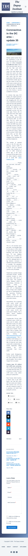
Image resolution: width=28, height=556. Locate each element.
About (9, 546)
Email (9, 492)
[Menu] (25, 6)
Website (10, 497)
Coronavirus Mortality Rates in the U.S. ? (12, 452)
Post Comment (12, 527)
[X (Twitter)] (14, 417)
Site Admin (23, 546)
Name (10, 487)
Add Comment (12, 502)
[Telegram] (14, 428)
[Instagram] (17, 552)
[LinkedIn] (14, 420)
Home (3, 546)
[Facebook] (14, 413)
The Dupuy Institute (17, 5)
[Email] (14, 432)
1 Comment (9, 457)
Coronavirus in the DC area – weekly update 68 (13, 464)
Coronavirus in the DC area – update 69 (13, 459)
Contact (15, 546)
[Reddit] (14, 424)
